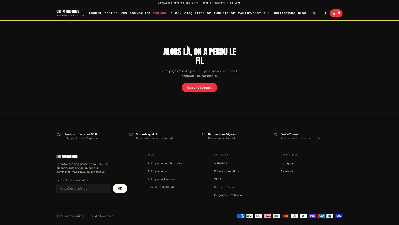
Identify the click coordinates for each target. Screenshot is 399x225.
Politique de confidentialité (165, 163)
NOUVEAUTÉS (140, 13)
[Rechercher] (324, 13)
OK (120, 188)
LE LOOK (175, 13)
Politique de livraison (161, 179)
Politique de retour (160, 171)
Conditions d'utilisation (162, 187)
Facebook (287, 171)
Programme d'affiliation (229, 195)
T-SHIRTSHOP (224, 13)
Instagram (287, 163)
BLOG (302, 13)
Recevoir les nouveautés (72, 180)
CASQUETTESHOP (197, 13)
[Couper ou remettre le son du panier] (314, 13)
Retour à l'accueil (199, 87)
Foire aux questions (226, 171)
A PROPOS (220, 163)
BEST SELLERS (116, 13)
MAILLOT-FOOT (249, 13)
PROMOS (159, 13)
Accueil (95, 13)
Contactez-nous (224, 187)
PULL (267, 13)
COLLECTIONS (285, 13)
